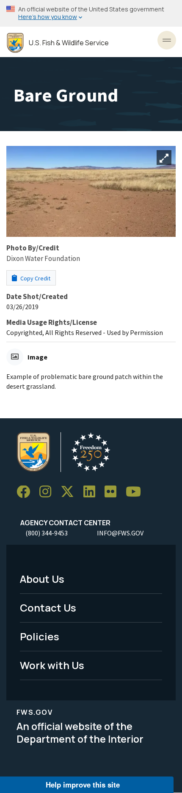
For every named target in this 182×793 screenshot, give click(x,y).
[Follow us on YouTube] (136, 492)
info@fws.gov (120, 533)
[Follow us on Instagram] (48, 492)
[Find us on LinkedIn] (92, 492)
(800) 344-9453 (46, 533)
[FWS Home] (15, 43)
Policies (39, 636)
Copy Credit (34, 278)
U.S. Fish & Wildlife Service (69, 42)
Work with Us (52, 665)
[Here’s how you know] (91, 13)
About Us (42, 579)
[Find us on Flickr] (113, 492)
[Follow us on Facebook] (26, 492)
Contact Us (48, 608)
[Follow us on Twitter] (70, 492)
